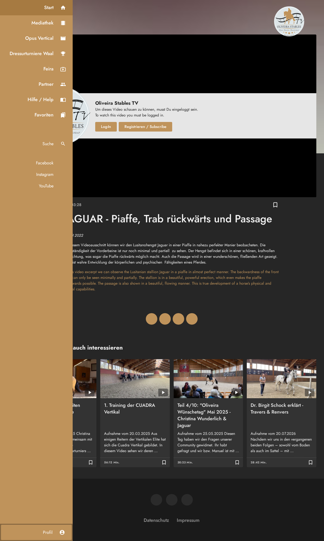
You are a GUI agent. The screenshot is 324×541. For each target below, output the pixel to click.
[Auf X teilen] (165, 319)
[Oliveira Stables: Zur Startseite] (289, 21)
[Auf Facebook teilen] (151, 319)
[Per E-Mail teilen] (192, 319)
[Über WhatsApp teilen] (178, 319)
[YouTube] (187, 500)
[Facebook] (156, 500)
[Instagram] (171, 500)
